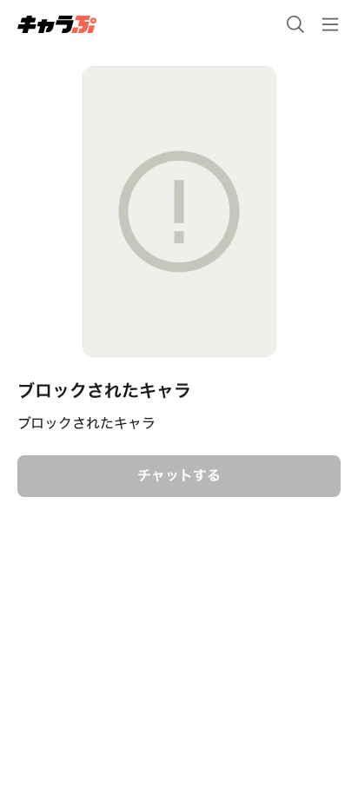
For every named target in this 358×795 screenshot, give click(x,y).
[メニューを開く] (330, 24)
